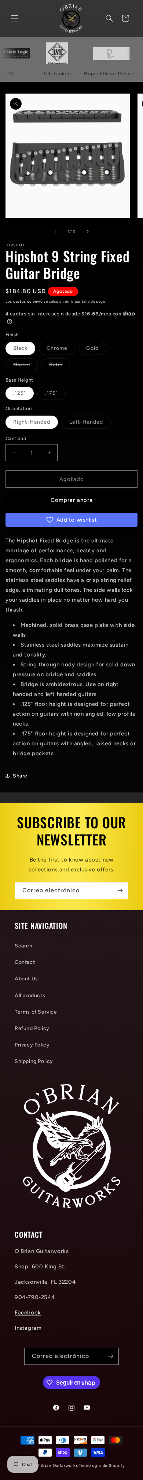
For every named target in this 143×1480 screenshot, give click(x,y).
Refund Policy (32, 1028)
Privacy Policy (32, 1045)
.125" (23, 395)
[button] (15, 18)
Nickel (25, 366)
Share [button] (20, 776)
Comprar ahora (72, 500)
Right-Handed (35, 424)
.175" (55, 395)
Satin (59, 366)
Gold (96, 350)
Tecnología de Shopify (102, 1465)
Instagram (28, 1328)
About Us (26, 979)
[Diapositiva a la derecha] (88, 231)
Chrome (61, 350)
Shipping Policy (34, 1061)
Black (24, 350)
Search (24, 946)
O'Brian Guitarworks (57, 1465)
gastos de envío (28, 301)
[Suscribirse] (120, 890)
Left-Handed (90, 424)
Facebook (28, 1312)
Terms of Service (36, 1012)
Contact (25, 962)
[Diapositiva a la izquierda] (55, 231)
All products (30, 995)
